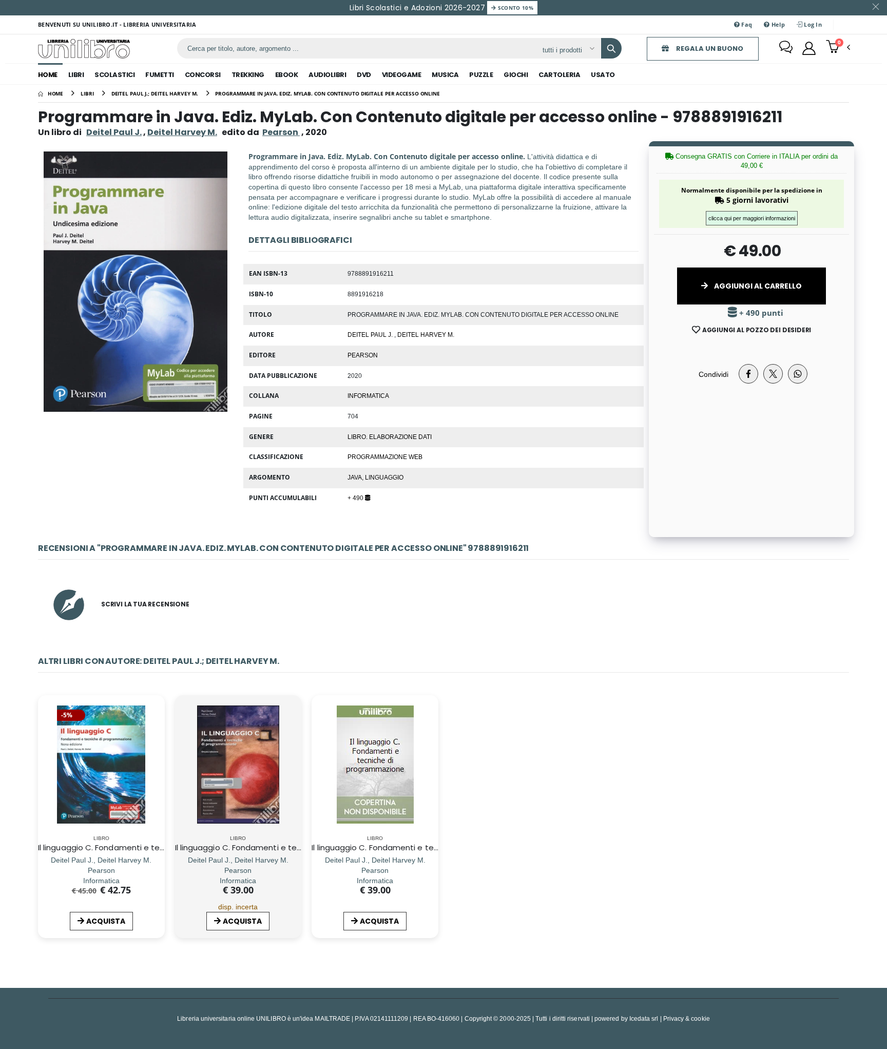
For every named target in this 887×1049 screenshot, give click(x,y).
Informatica (368, 395)
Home (47, 75)
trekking (248, 75)
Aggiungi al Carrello (757, 286)
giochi (516, 75)
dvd (364, 75)
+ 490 (356, 497)
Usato (603, 75)
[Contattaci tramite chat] (786, 48)
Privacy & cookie (686, 1018)
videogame (401, 75)
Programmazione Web (385, 456)
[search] (611, 48)
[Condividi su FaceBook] (748, 374)
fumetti (159, 75)
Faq (746, 24)
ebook (286, 75)
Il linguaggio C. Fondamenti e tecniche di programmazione (424, 847)
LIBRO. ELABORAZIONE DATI (390, 436)
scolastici (114, 75)
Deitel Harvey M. (182, 132)
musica (445, 75)
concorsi (203, 75)
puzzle (481, 75)
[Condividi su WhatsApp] (797, 374)
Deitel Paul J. (114, 132)
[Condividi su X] (773, 374)
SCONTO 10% (514, 7)
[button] (838, 48)
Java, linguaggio (375, 477)
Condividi (713, 374)
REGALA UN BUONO (708, 48)
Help (776, 24)
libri (76, 75)
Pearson (363, 355)
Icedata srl (644, 1018)
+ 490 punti (760, 313)
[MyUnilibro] (809, 48)
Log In (812, 24)
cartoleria (559, 75)
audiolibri (327, 75)
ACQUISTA (105, 921)
